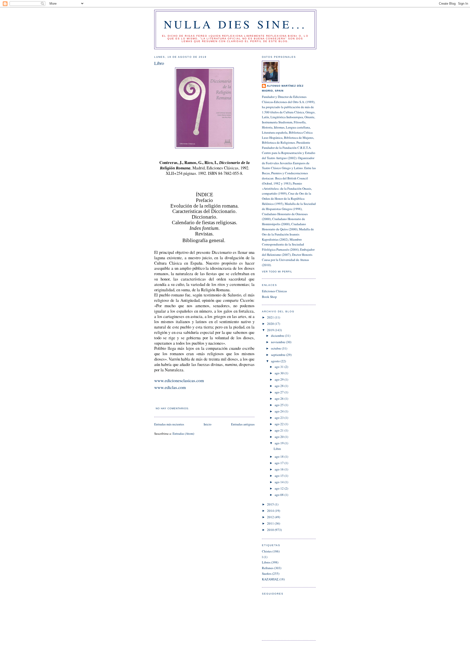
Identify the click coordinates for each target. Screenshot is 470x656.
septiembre (278, 354)
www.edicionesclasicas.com (179, 380)
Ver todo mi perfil (277, 271)
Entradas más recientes (169, 424)
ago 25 (279, 405)
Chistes (267, 551)
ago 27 (279, 392)
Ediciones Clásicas (274, 291)
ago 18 (279, 456)
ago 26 (279, 398)
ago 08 (279, 494)
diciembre (278, 335)
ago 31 (279, 366)
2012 (271, 517)
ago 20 (279, 436)
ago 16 (279, 469)
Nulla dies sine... (235, 24)
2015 (271, 504)
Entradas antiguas (243, 424)
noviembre (278, 342)
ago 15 (279, 475)
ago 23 (279, 417)
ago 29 (279, 379)
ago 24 (279, 411)
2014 (271, 510)
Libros (266, 562)
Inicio (208, 424)
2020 (271, 323)
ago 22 (279, 424)
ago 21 (279, 430)
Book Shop (269, 296)
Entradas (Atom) (183, 433)
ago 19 (279, 443)
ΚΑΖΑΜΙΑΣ (270, 579)
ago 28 (279, 386)
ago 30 (279, 373)
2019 (271, 330)
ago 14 (279, 482)
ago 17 (279, 463)
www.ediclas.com (170, 387)
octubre (276, 348)
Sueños (266, 573)
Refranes (267, 568)
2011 (271, 523)
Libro (159, 63)
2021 (271, 317)
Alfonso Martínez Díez (285, 85)
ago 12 (279, 488)
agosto (276, 361)
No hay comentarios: (173, 408)
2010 (271, 529)
